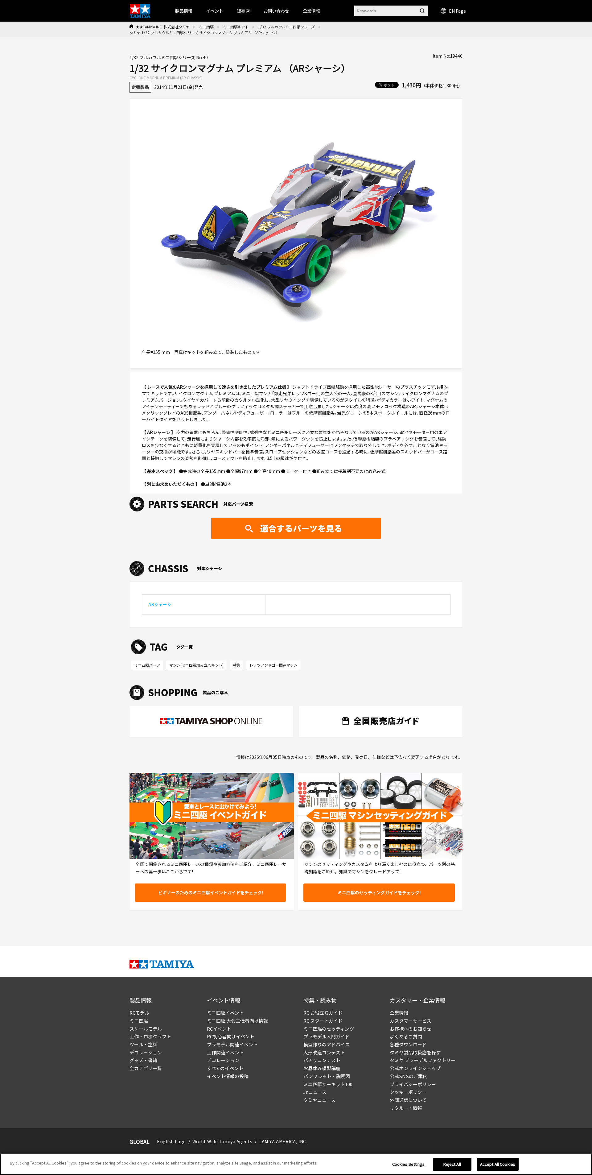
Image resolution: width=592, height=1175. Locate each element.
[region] (296, 1164)
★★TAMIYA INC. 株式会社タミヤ (163, 26)
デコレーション (146, 1052)
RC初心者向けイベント (230, 1036)
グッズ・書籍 (143, 1060)
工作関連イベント (225, 1052)
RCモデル (139, 1012)
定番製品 (140, 87)
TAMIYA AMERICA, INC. (283, 1141)
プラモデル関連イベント (232, 1044)
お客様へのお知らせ (410, 1028)
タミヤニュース (319, 1100)
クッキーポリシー (408, 1092)
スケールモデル (146, 1028)
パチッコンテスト (321, 1060)
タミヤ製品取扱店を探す (415, 1052)
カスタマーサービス (410, 1020)
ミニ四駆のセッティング (328, 1028)
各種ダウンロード (408, 1044)
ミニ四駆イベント (225, 1012)
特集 (236, 665)
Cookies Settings (408, 1164)
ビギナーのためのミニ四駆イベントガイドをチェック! (210, 892)
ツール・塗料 (143, 1044)
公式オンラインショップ (415, 1068)
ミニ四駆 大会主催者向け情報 (237, 1020)
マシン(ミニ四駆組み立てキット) (196, 665)
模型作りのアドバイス (326, 1044)
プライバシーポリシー (413, 1084)
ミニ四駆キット (236, 26)
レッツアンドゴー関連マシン (273, 665)
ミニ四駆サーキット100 (327, 1084)
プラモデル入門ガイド (326, 1036)
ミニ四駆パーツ (147, 665)
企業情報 (399, 1012)
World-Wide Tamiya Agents (222, 1141)
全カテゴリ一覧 (146, 1068)
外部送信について (408, 1100)
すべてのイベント (225, 1068)
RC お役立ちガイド (323, 1012)
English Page (171, 1141)
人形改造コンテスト (324, 1052)
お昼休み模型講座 (321, 1068)
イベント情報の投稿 (228, 1076)
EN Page (457, 11)
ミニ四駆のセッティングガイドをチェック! (379, 892)
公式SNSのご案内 (408, 1076)
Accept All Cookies (497, 1164)
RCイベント (219, 1028)
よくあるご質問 (406, 1036)
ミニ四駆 (206, 26)
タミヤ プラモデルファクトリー (422, 1060)
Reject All (452, 1164)
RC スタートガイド (323, 1020)
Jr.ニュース (315, 1092)
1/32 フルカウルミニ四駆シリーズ (286, 26)
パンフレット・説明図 (326, 1076)
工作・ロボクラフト (150, 1036)
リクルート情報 (406, 1108)
